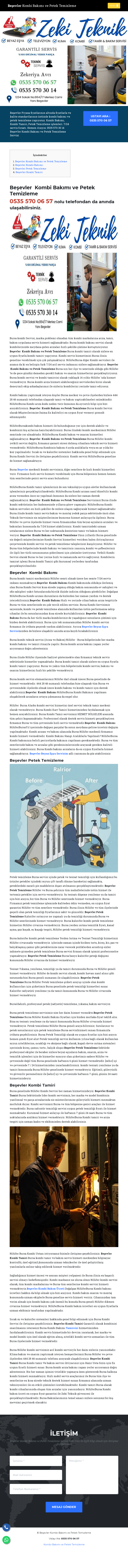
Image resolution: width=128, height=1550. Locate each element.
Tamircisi (72, 1328)
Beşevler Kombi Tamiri (29, 172)
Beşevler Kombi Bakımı (29, 164)
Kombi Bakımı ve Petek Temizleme (64, 1544)
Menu (113, 5)
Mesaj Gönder (64, 1507)
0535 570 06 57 (101, 118)
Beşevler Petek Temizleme (30, 168)
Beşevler (22, 469)
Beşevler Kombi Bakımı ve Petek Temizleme (41, 161)
